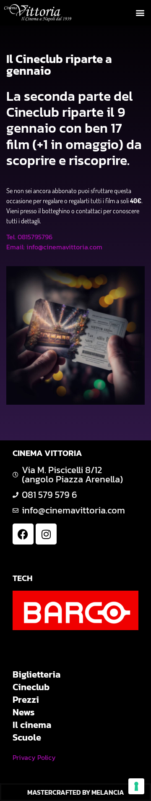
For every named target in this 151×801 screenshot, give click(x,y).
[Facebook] (23, 534)
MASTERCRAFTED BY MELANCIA (75, 792)
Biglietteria (36, 674)
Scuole (27, 737)
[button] (140, 13)
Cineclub (31, 687)
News (24, 712)
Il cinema (32, 725)
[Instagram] (46, 534)
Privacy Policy (34, 757)
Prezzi (26, 700)
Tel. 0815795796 (29, 237)
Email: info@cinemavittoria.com (54, 247)
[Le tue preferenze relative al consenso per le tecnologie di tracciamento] (136, 786)
